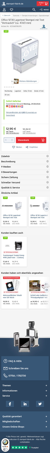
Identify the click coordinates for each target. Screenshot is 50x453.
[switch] (5, 449)
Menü (46, 10)
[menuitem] (44, 9)
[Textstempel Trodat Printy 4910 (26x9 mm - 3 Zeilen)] (13, 246)
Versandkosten (11, 439)
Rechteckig (8, 91)
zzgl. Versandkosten (12, 133)
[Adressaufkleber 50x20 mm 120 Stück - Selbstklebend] (13, 285)
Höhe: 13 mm (27, 91)
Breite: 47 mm (38, 91)
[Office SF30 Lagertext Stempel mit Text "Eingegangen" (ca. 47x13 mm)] (13, 205)
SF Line (7, 95)
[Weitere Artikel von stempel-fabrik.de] (43, 27)
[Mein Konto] (4, 9)
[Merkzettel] (11, 9)
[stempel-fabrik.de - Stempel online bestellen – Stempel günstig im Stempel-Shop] (12, 4)
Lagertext (18, 91)
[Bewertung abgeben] (9, 87)
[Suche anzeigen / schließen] (34, 9)
